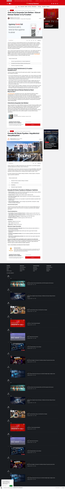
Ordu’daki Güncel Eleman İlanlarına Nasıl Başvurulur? (19, 63)
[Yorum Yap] (31, 40)
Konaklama (12, 184)
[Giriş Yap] (56, 3)
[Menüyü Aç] (7, 3)
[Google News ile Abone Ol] (11, 40)
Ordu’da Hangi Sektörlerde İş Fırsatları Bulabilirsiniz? (19, 61)
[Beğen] (27, 40)
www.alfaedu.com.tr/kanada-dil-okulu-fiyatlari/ (20, 244)
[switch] (10, 3)
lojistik (9, 52)
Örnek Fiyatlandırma (14, 182)
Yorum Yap (57, 487)
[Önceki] (12, 1)
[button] (53, 3)
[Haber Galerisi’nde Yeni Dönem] (51, 19)
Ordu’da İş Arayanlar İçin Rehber (16, 65)
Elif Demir (11, 17)
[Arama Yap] (51, 3)
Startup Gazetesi (13, 138)
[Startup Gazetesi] (32, 3)
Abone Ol (32, 124)
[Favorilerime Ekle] (29, 40)
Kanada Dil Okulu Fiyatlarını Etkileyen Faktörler (18, 180)
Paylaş (63, 487)
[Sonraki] (13, 1)
